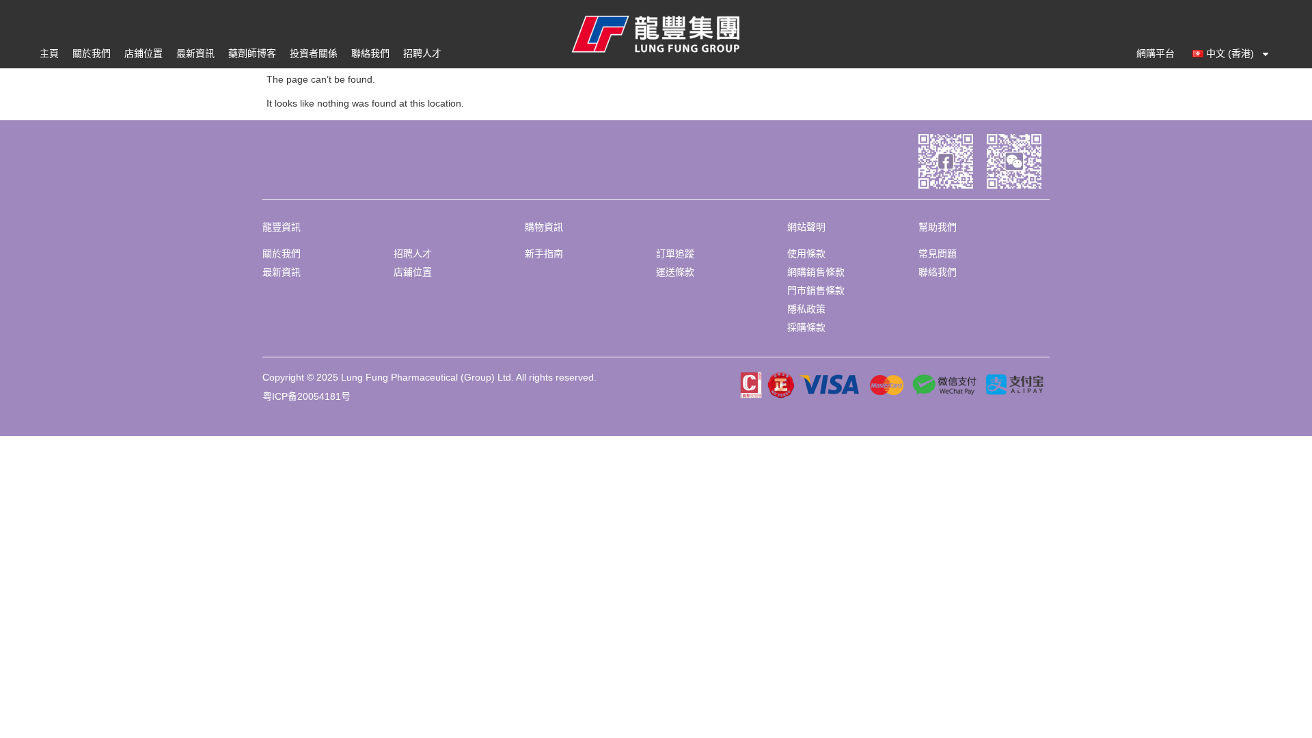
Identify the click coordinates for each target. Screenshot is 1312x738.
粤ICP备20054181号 (306, 396)
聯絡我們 (370, 53)
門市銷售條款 (816, 290)
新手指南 (544, 253)
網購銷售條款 (816, 271)
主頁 (49, 53)
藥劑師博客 (252, 53)
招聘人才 (422, 53)
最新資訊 (195, 53)
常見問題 (937, 253)
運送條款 (675, 271)
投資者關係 (314, 53)
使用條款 (806, 253)
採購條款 (806, 327)
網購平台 (1155, 53)
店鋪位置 (143, 53)
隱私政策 (806, 308)
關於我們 (91, 53)
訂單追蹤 (675, 253)
